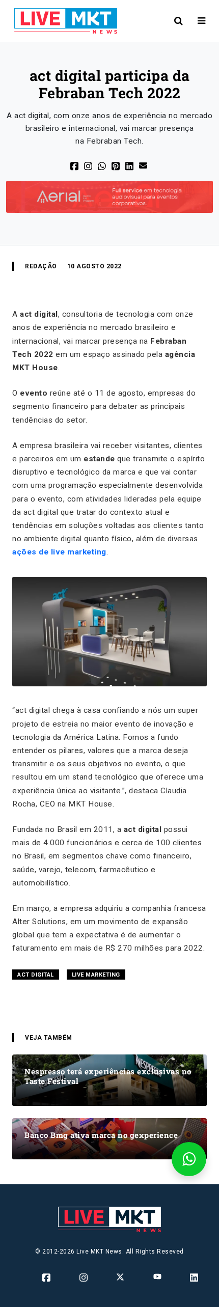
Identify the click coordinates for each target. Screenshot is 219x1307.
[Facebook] (75, 166)
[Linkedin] (195, 1277)
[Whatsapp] (103, 166)
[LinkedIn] (130, 166)
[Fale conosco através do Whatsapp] (189, 1159)
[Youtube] (158, 1276)
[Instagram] (84, 1277)
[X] (89, 166)
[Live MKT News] (61, 21)
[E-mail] (144, 165)
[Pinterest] (116, 166)
